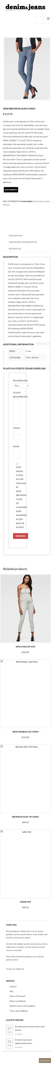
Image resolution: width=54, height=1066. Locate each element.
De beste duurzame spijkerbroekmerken (23, 1041)
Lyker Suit (25, 902)
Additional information (23, 242)
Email (16, 446)
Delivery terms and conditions (22, 1006)
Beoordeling (17, 380)
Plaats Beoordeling (17, 394)
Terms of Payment (17, 996)
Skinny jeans (44, 201)
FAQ (11, 991)
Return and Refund (18, 1001)
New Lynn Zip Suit (25, 646)
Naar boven (45, 1060)
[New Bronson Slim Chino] (27, 69)
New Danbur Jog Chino (25, 731)
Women (6, 205)
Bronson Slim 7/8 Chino (25, 816)
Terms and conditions (19, 1011)
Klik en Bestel (11, 190)
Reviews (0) (15, 248)
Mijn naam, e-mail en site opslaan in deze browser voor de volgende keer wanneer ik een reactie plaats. (20, 497)
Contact (13, 986)
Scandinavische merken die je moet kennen (30, 1028)
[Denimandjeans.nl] (25, 6)
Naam (16, 428)
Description (15, 235)
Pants (35, 201)
